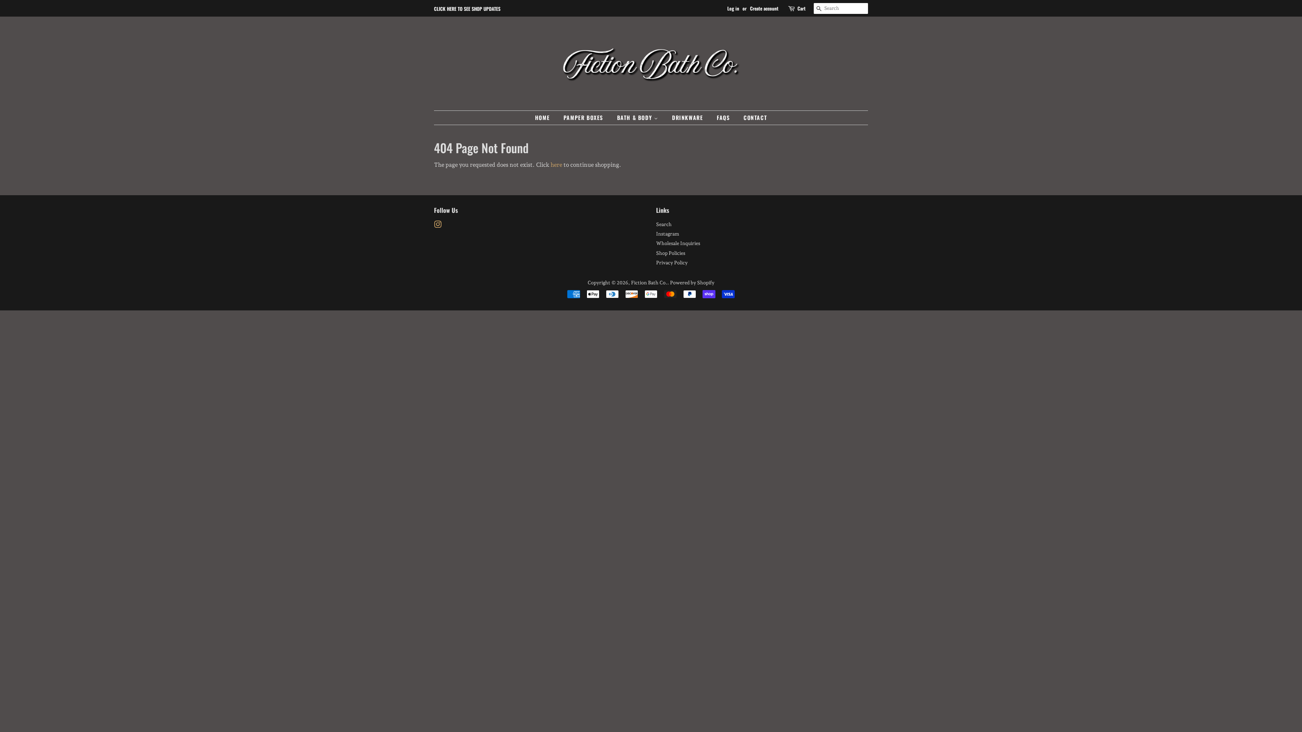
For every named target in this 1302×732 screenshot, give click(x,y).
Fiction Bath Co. (649, 282)
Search (664, 224)
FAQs (723, 118)
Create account (764, 8)
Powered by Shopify (692, 282)
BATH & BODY (635, 118)
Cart (801, 8)
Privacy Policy (672, 262)
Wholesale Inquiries (678, 243)
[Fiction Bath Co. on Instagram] (437, 225)
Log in (733, 8)
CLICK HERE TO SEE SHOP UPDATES (467, 8)
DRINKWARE (687, 118)
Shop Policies (670, 253)
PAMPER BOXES (583, 118)
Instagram (667, 234)
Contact (755, 118)
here (556, 164)
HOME (542, 118)
